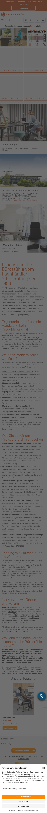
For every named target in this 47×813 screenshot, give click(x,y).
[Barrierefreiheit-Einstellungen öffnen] (42, 696)
